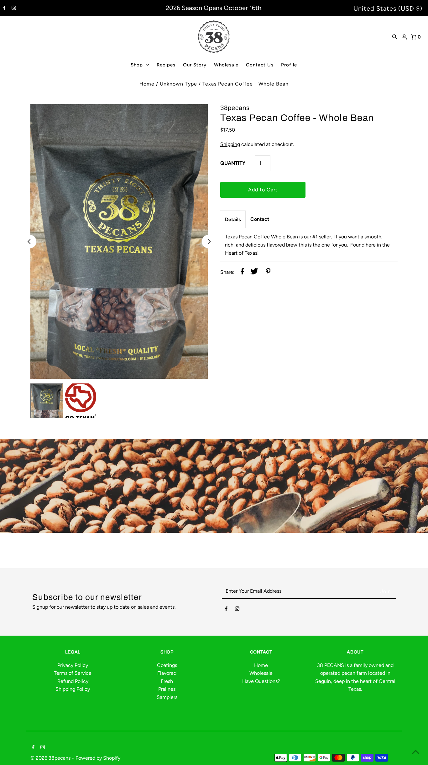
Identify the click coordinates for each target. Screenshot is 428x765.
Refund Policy (72, 681)
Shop (137, 65)
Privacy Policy (72, 665)
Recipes (166, 65)
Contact (259, 219)
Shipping (230, 144)
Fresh (167, 681)
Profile (289, 65)
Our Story (194, 65)
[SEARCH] (395, 36)
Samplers (167, 697)
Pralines (166, 689)
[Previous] (29, 241)
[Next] (209, 241)
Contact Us (260, 65)
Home (146, 84)
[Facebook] (4, 8)
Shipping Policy (72, 689)
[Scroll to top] (415, 752)
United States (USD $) (387, 8)
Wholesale (226, 65)
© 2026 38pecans (51, 758)
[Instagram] (13, 8)
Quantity (232, 163)
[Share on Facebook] (242, 272)
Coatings (167, 665)
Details (233, 219)
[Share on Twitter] (254, 272)
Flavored (166, 673)
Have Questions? (261, 681)
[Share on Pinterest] (268, 272)
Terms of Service (72, 673)
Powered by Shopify (98, 758)
